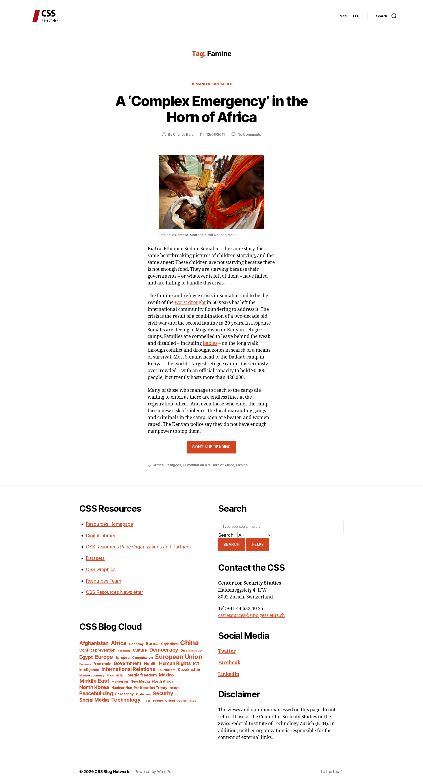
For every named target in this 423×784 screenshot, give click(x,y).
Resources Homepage (109, 524)
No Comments (249, 134)
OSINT (174, 688)
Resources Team (103, 581)
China (189, 643)
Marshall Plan (116, 675)
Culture (140, 650)
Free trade (102, 664)
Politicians (143, 694)
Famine (242, 465)
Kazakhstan (189, 669)
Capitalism (169, 644)
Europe (104, 657)
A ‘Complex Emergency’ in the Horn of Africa (211, 108)
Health (150, 663)
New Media (140, 681)
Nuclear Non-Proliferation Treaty (139, 688)
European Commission (134, 658)
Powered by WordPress (155, 771)
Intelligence (89, 670)
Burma (152, 643)
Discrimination (192, 650)
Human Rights (175, 663)
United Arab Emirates (180, 700)
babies (210, 343)
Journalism (166, 670)
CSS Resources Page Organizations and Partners (138, 547)
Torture (157, 700)
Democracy (163, 650)
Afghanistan (94, 643)
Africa (158, 465)
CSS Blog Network (112, 771)
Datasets (95, 558)
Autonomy (136, 644)
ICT (196, 663)
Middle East (94, 681)
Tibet (146, 700)
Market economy (91, 675)
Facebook (229, 663)
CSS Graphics (101, 569)
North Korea (94, 687)
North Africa (162, 681)
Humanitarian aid (196, 465)
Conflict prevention (97, 650)
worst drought (190, 303)
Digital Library (100, 535)
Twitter (227, 651)
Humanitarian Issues (211, 84)
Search (231, 544)
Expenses (85, 664)
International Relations (128, 669)
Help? (258, 544)
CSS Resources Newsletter (114, 592)
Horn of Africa (223, 465)
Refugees (173, 465)
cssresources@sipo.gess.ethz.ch (251, 616)
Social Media (94, 700)
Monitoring (120, 681)
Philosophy (124, 694)
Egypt (86, 657)
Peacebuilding (96, 693)
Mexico (166, 675)
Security (163, 693)
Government (127, 663)
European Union (178, 656)
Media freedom (142, 675)
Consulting (124, 650)
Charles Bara (183, 134)
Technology (126, 700)
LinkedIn (228, 674)
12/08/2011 (215, 134)
